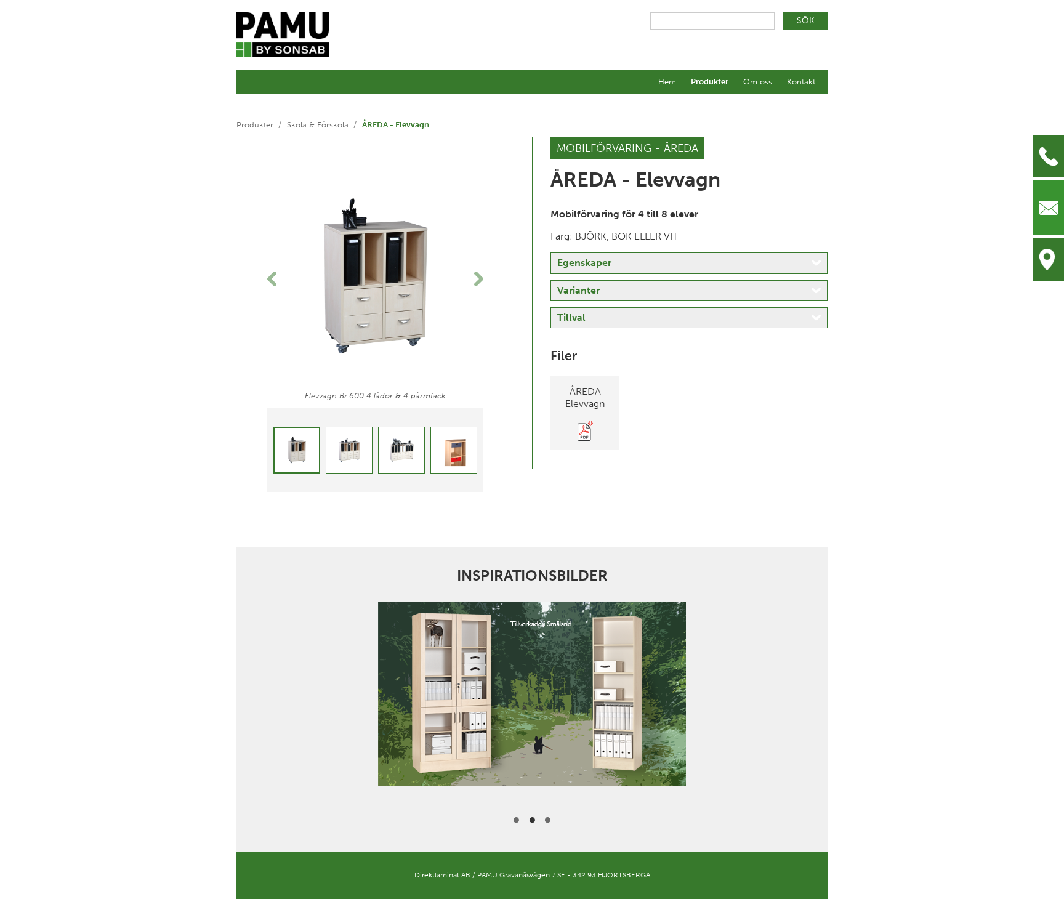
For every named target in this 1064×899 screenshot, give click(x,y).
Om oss (757, 81)
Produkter (709, 81)
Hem (667, 81)
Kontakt (801, 81)
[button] (283, 279)
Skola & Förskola (318, 124)
